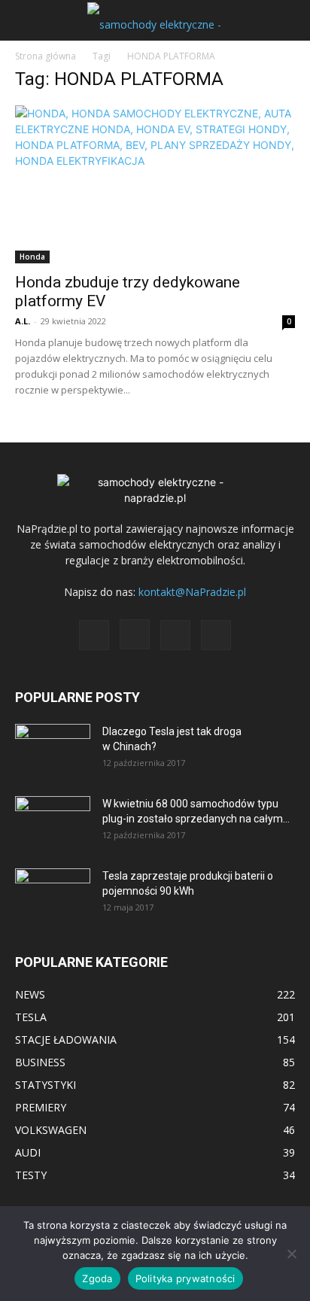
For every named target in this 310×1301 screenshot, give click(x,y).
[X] (175, 635)
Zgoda (97, 1278)
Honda (32, 256)
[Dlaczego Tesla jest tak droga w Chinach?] (52, 750)
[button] (26, 20)
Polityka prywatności (185, 1278)
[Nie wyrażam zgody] (291, 1253)
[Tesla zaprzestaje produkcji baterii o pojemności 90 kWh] (52, 884)
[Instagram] (135, 634)
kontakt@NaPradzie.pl (192, 592)
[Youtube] (216, 635)
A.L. (22, 321)
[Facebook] (94, 635)
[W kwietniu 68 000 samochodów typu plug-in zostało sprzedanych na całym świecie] (52, 817)
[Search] (289, 20)
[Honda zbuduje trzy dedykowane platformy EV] (155, 184)
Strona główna (45, 56)
